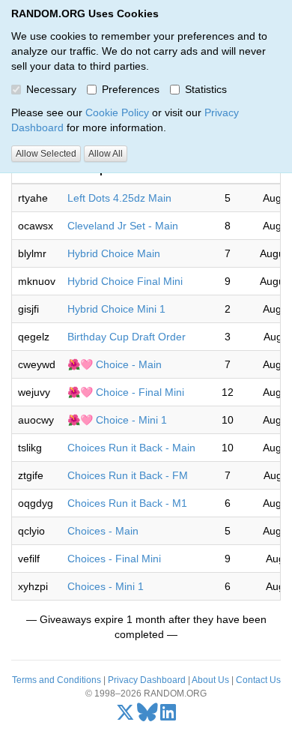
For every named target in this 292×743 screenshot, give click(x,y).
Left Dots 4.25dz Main (119, 198)
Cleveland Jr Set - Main (122, 226)
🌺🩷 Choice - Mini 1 (117, 420)
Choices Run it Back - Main (131, 448)
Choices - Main (103, 531)
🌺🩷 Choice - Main (114, 364)
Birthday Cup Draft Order (126, 337)
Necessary (51, 89)
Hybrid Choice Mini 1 (116, 309)
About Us (210, 680)
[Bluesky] (147, 716)
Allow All (105, 153)
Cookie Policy (117, 112)
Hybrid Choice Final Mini (125, 281)
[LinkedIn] (168, 716)
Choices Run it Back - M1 (127, 503)
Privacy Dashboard (147, 680)
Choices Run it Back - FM (127, 475)
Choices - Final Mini (114, 559)
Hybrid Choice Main (113, 253)
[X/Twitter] (125, 716)
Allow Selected (46, 153)
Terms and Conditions (56, 680)
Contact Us (258, 680)
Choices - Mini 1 (105, 586)
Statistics (206, 89)
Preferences (130, 89)
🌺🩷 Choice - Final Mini (125, 392)
